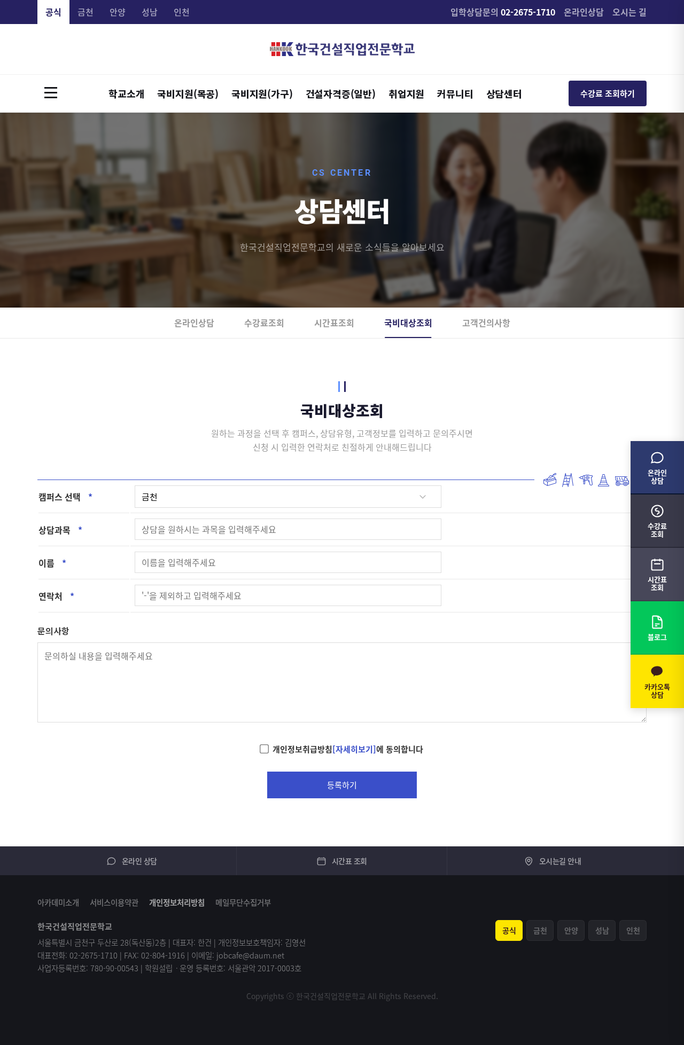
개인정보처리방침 (177, 902)
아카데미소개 (58, 902)
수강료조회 (264, 322)
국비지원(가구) (262, 93)
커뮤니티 (455, 93)
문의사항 (53, 630)
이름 (52, 562)
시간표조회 (334, 322)
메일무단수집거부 (243, 902)
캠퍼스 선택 (65, 496)
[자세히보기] (354, 749)
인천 (182, 11)
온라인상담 (584, 11)
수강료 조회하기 (607, 93)
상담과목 (60, 529)
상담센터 (504, 93)
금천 (85, 11)
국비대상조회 (408, 322)
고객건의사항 (486, 322)
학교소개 (126, 93)
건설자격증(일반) (341, 93)
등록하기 (342, 785)
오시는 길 (629, 11)
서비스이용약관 (114, 902)
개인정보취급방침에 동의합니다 (348, 749)
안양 (118, 11)
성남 (150, 11)
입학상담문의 (502, 11)
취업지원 (406, 93)
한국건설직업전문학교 (342, 49)
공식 (53, 11)
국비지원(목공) (188, 93)
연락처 (56, 596)
